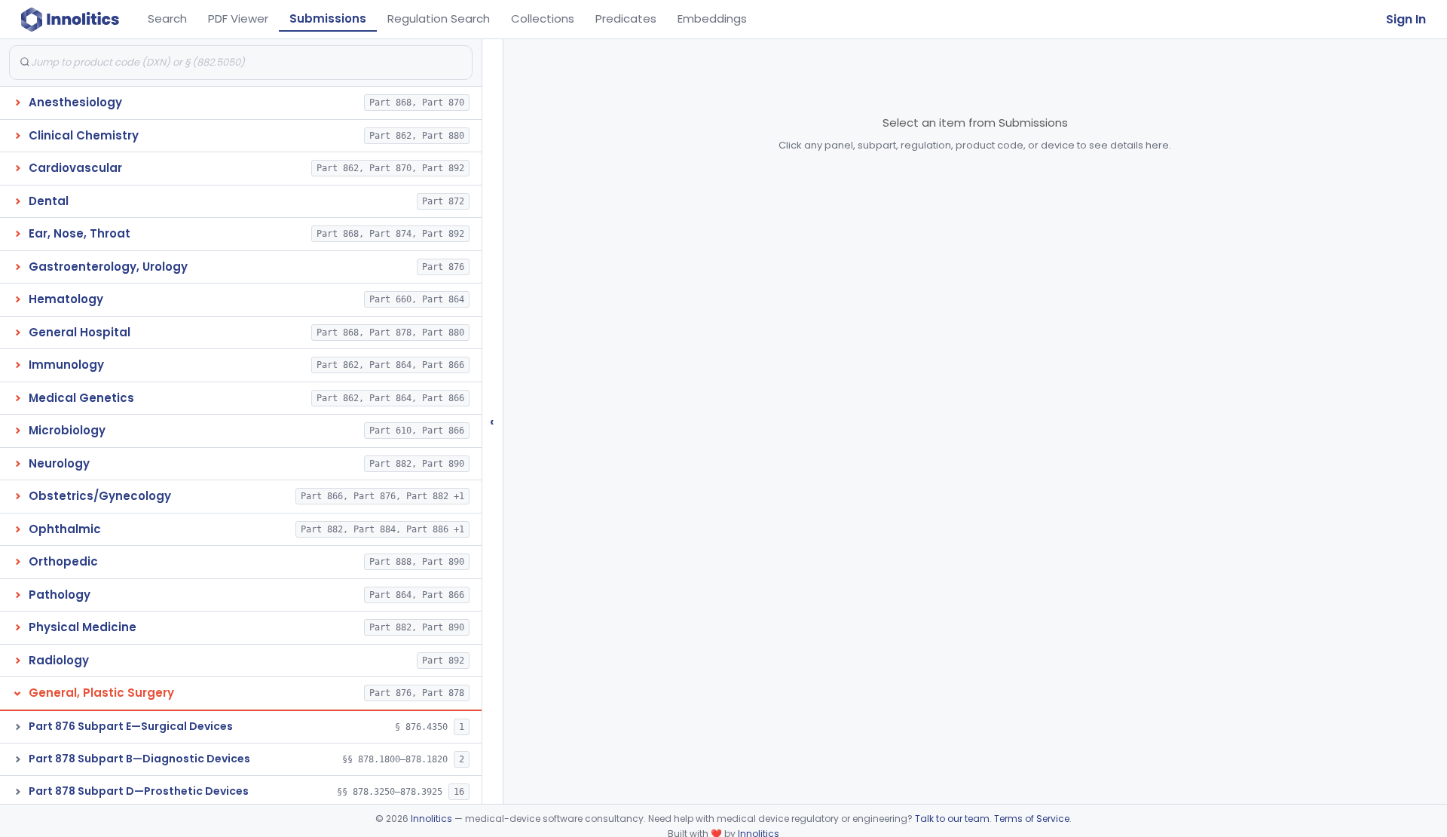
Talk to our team (952, 818)
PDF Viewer (238, 18)
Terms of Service (1031, 818)
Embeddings (712, 18)
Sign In (1406, 19)
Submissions (327, 18)
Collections (542, 18)
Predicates (625, 18)
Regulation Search (438, 18)
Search (167, 18)
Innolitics (431, 818)
